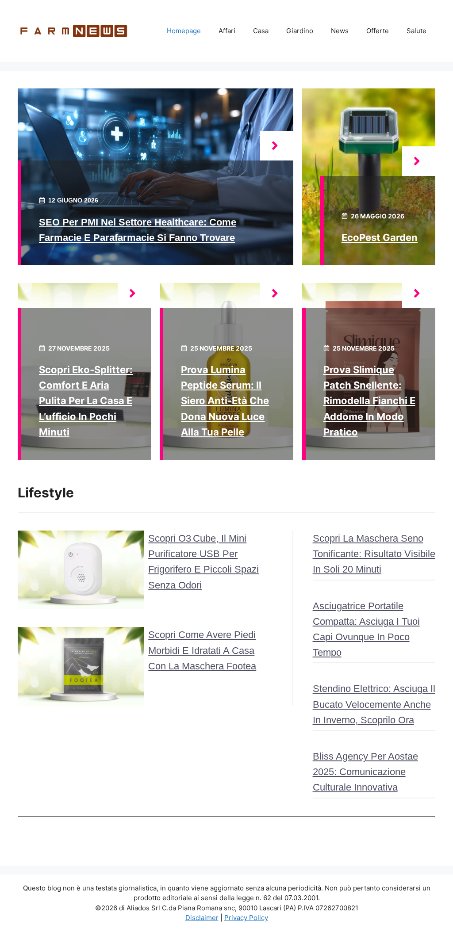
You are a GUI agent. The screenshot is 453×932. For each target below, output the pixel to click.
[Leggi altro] (276, 145)
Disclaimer (202, 917)
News (340, 31)
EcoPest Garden (380, 237)
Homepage (184, 31)
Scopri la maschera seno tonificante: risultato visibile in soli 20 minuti (374, 554)
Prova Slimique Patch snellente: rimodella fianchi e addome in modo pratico (369, 401)
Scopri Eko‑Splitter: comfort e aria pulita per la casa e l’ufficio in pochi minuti (86, 401)
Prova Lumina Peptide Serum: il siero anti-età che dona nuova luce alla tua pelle (225, 401)
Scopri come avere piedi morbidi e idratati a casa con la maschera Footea (202, 650)
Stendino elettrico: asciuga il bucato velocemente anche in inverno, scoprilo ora (374, 704)
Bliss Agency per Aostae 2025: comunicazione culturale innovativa (365, 772)
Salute (416, 31)
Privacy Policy (246, 917)
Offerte (377, 31)
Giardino (299, 31)
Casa (261, 31)
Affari (227, 31)
